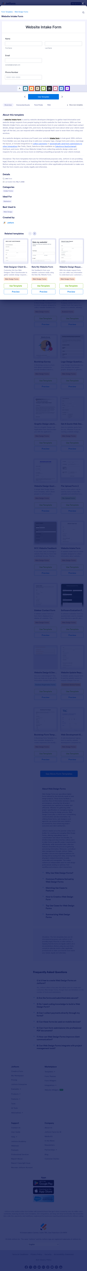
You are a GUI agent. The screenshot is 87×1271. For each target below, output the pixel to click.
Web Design (8, 212)
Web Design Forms (21, 12)
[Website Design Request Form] (71, 251)
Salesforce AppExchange (65, 146)
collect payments (40, 143)
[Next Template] (62, 96)
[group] (16, 268)
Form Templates (7, 12)
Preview (16, 291)
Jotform (10, 223)
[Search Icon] (83, 12)
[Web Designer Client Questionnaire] (15, 251)
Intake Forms (9, 191)
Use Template (43, 97)
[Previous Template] (25, 96)
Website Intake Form (12, 16)
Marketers (8, 201)
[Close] (82, 3)
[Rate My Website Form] (43, 251)
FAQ (49, 105)
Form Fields (38, 105)
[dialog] (43, 635)
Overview (8, 105)
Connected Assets (23, 105)
